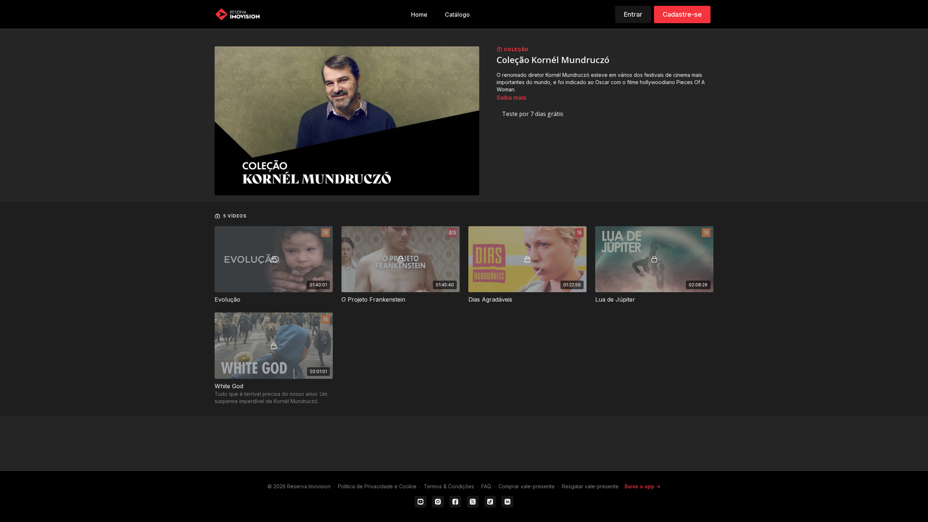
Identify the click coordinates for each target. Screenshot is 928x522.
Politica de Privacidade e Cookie (377, 486)
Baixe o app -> (642, 486)
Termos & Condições (449, 486)
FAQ (486, 486)
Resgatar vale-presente (590, 486)
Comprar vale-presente (526, 486)
